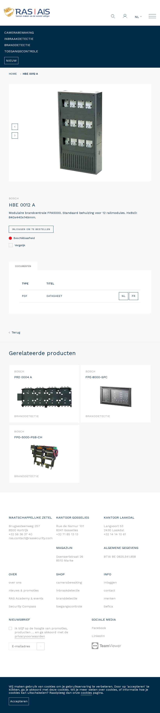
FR (133, 296)
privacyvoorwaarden (30, 636)
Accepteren (19, 701)
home (13, 73)
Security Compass (22, 606)
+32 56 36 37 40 (20, 534)
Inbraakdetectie (18, 39)
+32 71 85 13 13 (67, 534)
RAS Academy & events (26, 598)
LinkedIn (98, 636)
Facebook (99, 628)
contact (109, 590)
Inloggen (110, 582)
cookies (86, 693)
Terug (16, 332)
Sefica (108, 606)
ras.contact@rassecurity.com (30, 538)
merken (110, 598)
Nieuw (11, 60)
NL (137, 16)
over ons (15, 582)
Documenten (23, 266)
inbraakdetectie (68, 590)
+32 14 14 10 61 (115, 534)
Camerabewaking (19, 32)
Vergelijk (20, 245)
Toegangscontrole (21, 51)
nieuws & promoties (24, 590)
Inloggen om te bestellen (31, 229)
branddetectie (66, 598)
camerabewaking (69, 582)
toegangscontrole (69, 606)
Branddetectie (17, 45)
